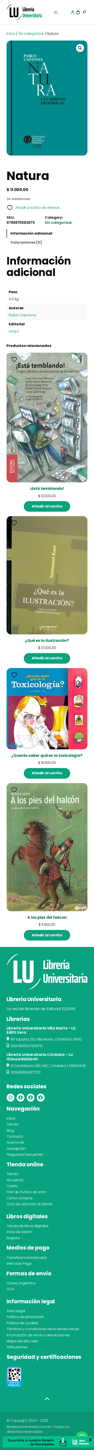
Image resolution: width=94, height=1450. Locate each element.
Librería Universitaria (34, 999)
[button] (80, 48)
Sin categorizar (31, 33)
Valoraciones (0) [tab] (26, 242)
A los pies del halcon (47, 917)
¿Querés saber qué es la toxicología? (46, 756)
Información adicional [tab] (31, 233)
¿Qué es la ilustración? (47, 641)
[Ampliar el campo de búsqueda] (84, 12)
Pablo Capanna (22, 315)
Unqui (14, 331)
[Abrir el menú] (55, 12)
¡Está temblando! (47, 489)
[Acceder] (72, 12)
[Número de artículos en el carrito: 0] (78, 12)
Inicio (11, 33)
